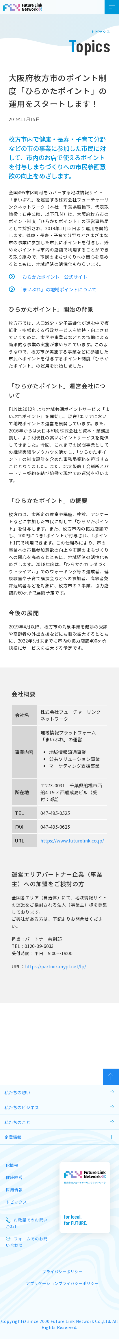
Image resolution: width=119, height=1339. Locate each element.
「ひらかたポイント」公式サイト (52, 276)
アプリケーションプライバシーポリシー (62, 1283)
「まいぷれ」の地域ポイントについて (57, 289)
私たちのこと (17, 1122)
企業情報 (13, 1137)
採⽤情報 (14, 1189)
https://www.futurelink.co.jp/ (72, 840)
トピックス (16, 1202)
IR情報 (12, 1165)
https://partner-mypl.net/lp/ (55, 966)
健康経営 (14, 1177)
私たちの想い (17, 1092)
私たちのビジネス (21, 1107)
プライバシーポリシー (62, 1271)
